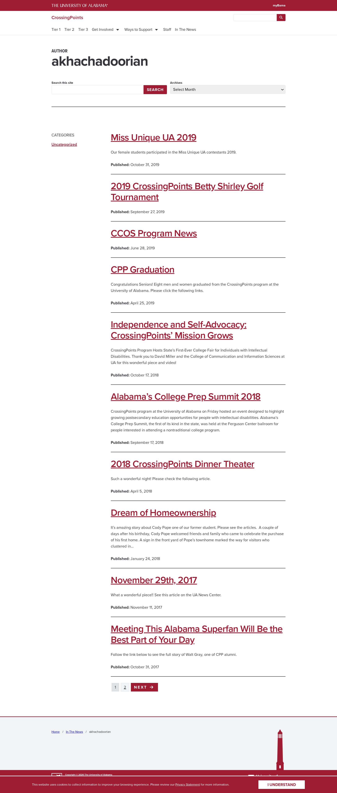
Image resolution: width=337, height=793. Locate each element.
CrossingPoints (67, 17)
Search (155, 90)
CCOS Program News (154, 233)
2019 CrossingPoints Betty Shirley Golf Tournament (187, 191)
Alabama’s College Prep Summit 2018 (186, 396)
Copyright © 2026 (74, 774)
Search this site (62, 82)
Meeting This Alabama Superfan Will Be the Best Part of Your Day (197, 634)
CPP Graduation (142, 269)
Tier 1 (55, 29)
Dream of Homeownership (163, 512)
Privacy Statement (187, 784)
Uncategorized (64, 144)
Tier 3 (83, 29)
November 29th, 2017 (154, 580)
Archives (176, 82)
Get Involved (103, 29)
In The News (185, 29)
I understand (282, 785)
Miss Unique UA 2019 (153, 137)
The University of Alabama (98, 774)
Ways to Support (138, 29)
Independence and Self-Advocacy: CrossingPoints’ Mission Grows (179, 330)
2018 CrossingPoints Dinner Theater (182, 463)
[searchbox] (255, 17)
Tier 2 (69, 29)
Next (141, 687)
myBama (279, 5)
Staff (167, 29)
